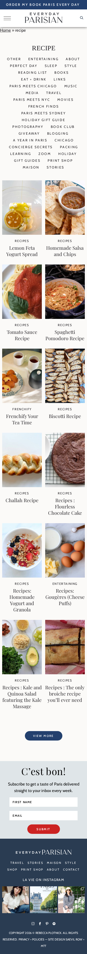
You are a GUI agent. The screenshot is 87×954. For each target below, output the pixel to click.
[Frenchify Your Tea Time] (22, 401)
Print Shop (60, 160)
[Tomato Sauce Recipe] (22, 317)
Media (32, 93)
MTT (43, 946)
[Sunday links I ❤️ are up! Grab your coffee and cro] (71, 899)
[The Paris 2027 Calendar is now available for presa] (43, 899)
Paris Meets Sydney (43, 113)
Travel (53, 93)
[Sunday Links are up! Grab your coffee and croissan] (15, 899)
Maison (31, 167)
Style (71, 66)
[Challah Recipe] (22, 485)
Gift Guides (27, 160)
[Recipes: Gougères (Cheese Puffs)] (65, 576)
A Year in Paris (30, 140)
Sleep (51, 66)
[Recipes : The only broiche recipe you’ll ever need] (65, 672)
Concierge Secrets (31, 147)
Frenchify (21, 409)
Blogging (58, 133)
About (73, 59)
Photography (28, 127)
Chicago (64, 140)
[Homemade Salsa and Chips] (65, 233)
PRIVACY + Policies (31, 939)
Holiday (67, 154)
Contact (71, 869)
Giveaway (29, 133)
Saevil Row (74, 939)
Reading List (32, 72)
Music (71, 86)
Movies (65, 99)
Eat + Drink (33, 79)
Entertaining (43, 59)
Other (14, 59)
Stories (55, 167)
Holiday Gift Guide (43, 120)
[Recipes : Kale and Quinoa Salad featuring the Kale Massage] (22, 672)
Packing (69, 147)
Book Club (63, 127)
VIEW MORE (43, 736)
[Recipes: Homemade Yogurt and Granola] (22, 576)
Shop (12, 869)
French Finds (43, 106)
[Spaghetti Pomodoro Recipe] (65, 317)
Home (5, 30)
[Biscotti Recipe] (65, 401)
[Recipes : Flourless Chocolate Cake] (65, 485)
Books (61, 72)
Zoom (44, 154)
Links (60, 79)
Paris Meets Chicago (33, 86)
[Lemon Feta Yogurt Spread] (22, 233)
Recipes (22, 241)
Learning (20, 154)
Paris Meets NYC (31, 99)
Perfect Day (23, 66)
